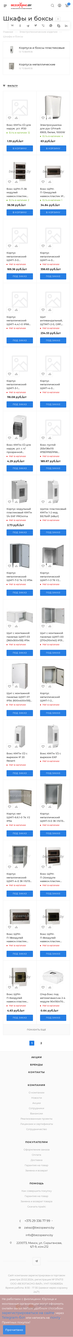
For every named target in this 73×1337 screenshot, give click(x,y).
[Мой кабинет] (59, 6)
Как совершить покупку (37, 1190)
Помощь (37, 1183)
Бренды (36, 1064)
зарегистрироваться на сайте (28, 1313)
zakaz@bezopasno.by (39, 1227)
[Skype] (58, 25)
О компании (36, 1092)
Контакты (36, 1072)
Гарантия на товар (36, 1165)
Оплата (36, 1154)
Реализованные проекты (36, 1118)
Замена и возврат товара (36, 1201)
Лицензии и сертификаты (36, 1123)
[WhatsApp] (51, 25)
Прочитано (14, 1330)
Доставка (36, 1159)
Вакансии (36, 1113)
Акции (36, 1057)
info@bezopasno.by (39, 1235)
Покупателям (36, 1142)
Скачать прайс (36, 1206)
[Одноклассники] (20, 25)
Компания (36, 1085)
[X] (35, 25)
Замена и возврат (36, 1170)
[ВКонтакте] (12, 25)
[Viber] (43, 25)
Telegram (37, 1261)
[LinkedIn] (66, 25)
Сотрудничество (36, 1129)
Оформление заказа (37, 1149)
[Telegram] (28, 25)
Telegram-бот (13, 1318)
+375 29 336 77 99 (37, 1220)
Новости (36, 1097)
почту (55, 1318)
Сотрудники (36, 1108)
